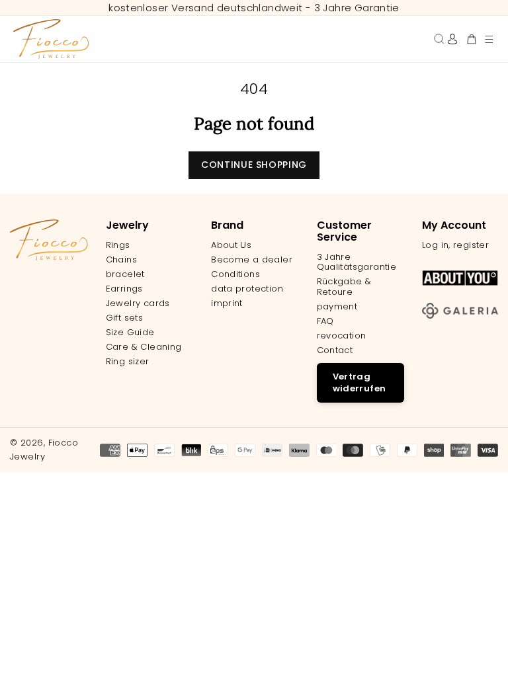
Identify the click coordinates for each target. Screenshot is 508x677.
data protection (247, 289)
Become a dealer (251, 260)
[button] (489, 39)
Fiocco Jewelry (44, 449)
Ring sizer (127, 361)
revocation (341, 336)
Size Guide (130, 332)
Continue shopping (254, 164)
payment (337, 306)
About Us (231, 245)
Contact (335, 350)
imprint (227, 303)
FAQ (325, 321)
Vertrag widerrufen (359, 382)
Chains (121, 260)
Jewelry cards (138, 303)
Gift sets (124, 318)
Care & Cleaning (144, 347)
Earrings (124, 289)
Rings (118, 245)
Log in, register (455, 245)
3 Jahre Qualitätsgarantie (357, 262)
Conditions (235, 274)
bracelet (125, 274)
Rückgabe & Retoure (344, 286)
